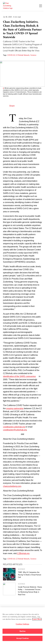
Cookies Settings (22, 624)
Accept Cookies (22, 638)
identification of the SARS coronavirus (19, 376)
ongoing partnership (15, 408)
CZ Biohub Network (22, 55)
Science (33, 55)
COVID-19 (11, 55)
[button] (19, 105)
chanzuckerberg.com (12, 486)
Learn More (37, 619)
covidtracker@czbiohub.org (15, 430)
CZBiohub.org (23, 553)
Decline (23, 631)
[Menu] (40, 6)
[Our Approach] (9, 5)
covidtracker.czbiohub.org (14, 427)
